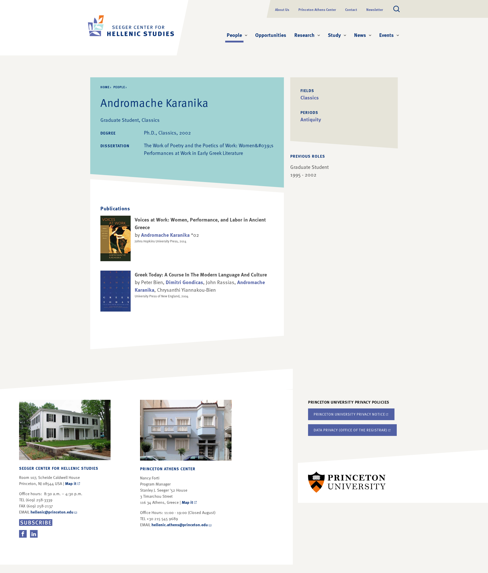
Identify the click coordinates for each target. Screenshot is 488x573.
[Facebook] (23, 534)
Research (304, 35)
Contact (351, 9)
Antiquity (310, 119)
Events (386, 35)
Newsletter (374, 9)
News (360, 35)
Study (334, 35)
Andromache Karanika (165, 235)
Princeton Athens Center (317, 9)
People (235, 35)
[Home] (130, 27)
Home (105, 87)
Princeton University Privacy (349, 414)
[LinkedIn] (34, 534)
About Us (282, 9)
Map (71, 483)
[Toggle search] (396, 9)
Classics (309, 97)
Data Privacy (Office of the (350, 430)
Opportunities (270, 35)
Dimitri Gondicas (184, 282)
